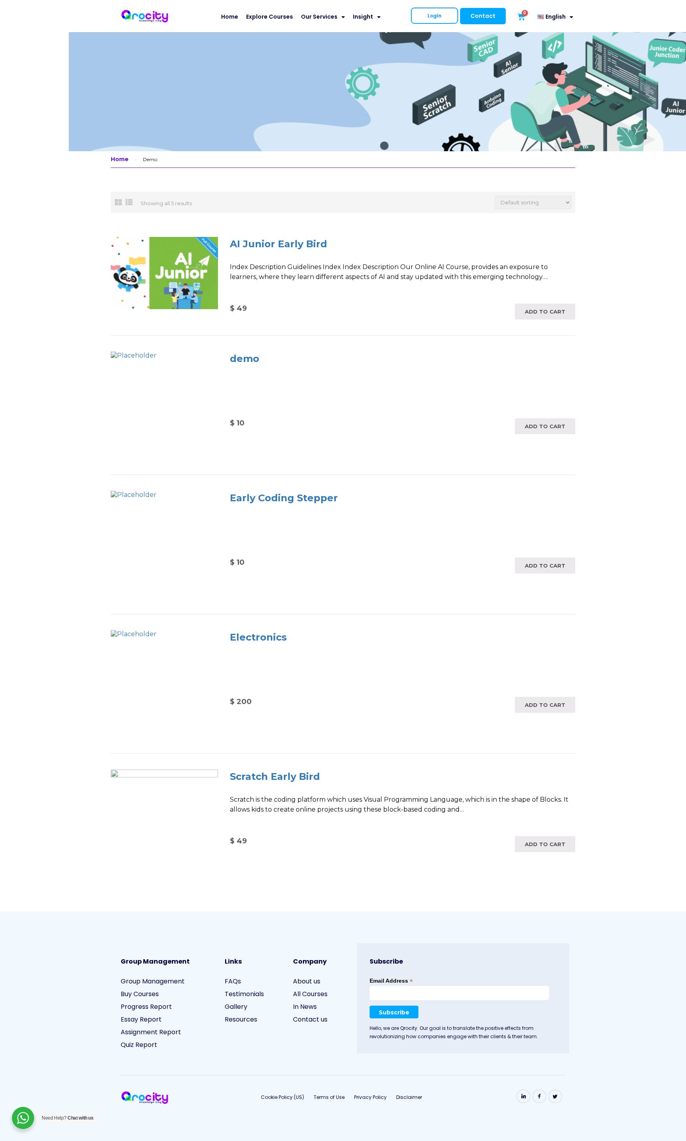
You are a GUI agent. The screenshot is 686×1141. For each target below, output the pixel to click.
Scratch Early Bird (275, 776)
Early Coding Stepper (284, 498)
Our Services (319, 17)
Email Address (391, 981)
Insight (363, 17)
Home (229, 17)
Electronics (258, 637)
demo (244, 358)
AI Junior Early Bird (278, 244)
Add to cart (545, 311)
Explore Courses (269, 17)
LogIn (434, 15)
